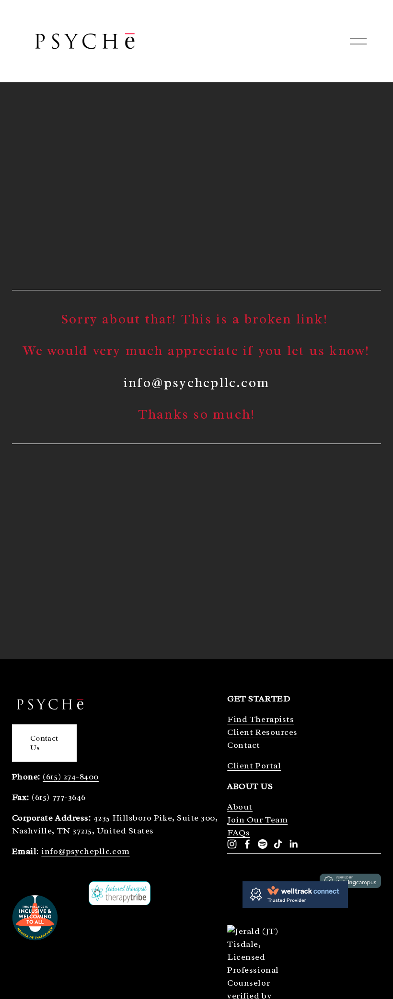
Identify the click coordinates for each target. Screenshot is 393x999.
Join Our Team (257, 819)
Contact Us (44, 743)
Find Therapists (260, 719)
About (240, 806)
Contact (243, 745)
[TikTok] (278, 844)
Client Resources (262, 732)
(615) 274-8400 (71, 776)
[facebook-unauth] (247, 844)
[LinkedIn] (293, 844)
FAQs (238, 832)
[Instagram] (232, 844)
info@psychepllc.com (85, 851)
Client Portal (254, 765)
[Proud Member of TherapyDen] (35, 937)
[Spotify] (262, 844)
